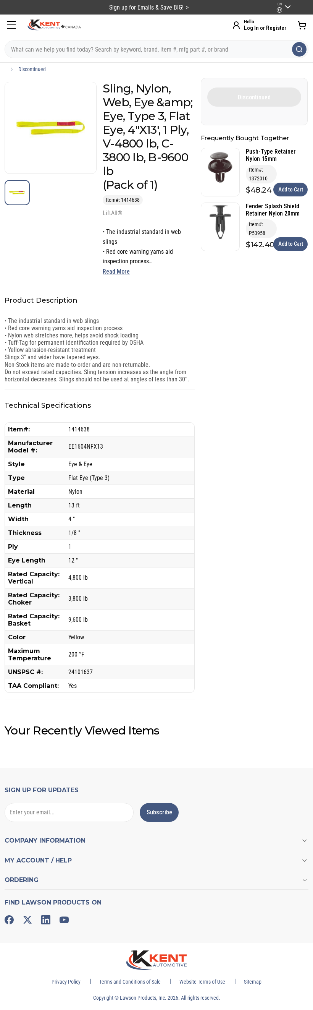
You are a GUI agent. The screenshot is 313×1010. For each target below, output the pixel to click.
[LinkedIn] (45, 919)
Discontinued (32, 69)
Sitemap (252, 982)
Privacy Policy (66, 982)
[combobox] (156, 49)
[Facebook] (9, 919)
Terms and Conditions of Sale (130, 982)
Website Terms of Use (202, 982)
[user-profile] (279, 10)
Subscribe (159, 812)
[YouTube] (64, 919)
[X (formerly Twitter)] (27, 919)
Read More (116, 271)
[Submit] (299, 49)
